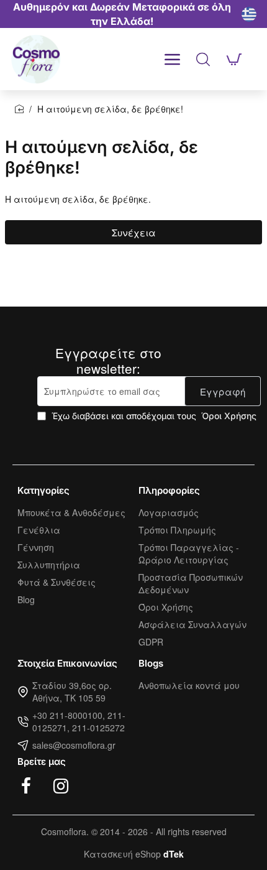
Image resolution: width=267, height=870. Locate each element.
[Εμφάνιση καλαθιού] (234, 59)
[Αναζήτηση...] (203, 59)
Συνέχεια (134, 232)
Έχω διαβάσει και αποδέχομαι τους (152, 415)
